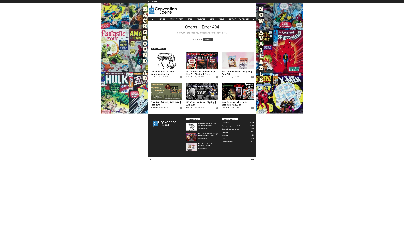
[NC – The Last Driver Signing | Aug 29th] (202, 91)
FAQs (190, 19)
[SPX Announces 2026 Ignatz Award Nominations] (166, 60)
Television (225, 135)
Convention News (227, 142)
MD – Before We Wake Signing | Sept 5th (237, 72)
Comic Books (226, 123)
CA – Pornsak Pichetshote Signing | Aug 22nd (234, 103)
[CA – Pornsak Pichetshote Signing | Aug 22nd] (238, 91)
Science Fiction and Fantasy (230, 129)
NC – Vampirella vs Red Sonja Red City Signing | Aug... (200, 72)
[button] (252, 19)
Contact (232, 19)
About (221, 19)
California (225, 132)
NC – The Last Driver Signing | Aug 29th (201, 103)
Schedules (161, 19)
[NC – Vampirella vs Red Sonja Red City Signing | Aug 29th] (202, 60)
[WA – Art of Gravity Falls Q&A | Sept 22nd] (166, 91)
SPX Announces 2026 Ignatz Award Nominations (164, 72)
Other (223, 138)
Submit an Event (176, 19)
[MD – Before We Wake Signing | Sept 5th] (238, 60)
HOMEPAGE (208, 39)
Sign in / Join (152, 1)
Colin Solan (154, 77)
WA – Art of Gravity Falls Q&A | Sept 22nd (166, 103)
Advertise (201, 19)
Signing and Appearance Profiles (232, 126)
